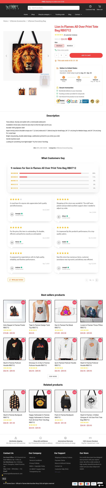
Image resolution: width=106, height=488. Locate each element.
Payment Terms (60, 460)
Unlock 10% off (4, 479)
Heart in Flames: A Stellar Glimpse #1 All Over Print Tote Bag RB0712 (91, 417)
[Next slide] (48, 56)
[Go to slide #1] (22, 91)
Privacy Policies (34, 463)
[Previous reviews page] (87, 280)
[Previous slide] (6, 56)
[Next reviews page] (97, 280)
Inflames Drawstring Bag (37, 21)
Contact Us (58, 466)
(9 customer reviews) (70, 35)
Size (56, 42)
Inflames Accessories (17, 21)
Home (5, 21)
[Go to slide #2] (33, 91)
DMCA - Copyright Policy (37, 466)
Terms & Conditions (35, 460)
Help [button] (102, 485)
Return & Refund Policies (63, 463)
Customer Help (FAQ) (61, 469)
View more (53, 376)
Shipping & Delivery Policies (63, 457)
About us (32, 457)
